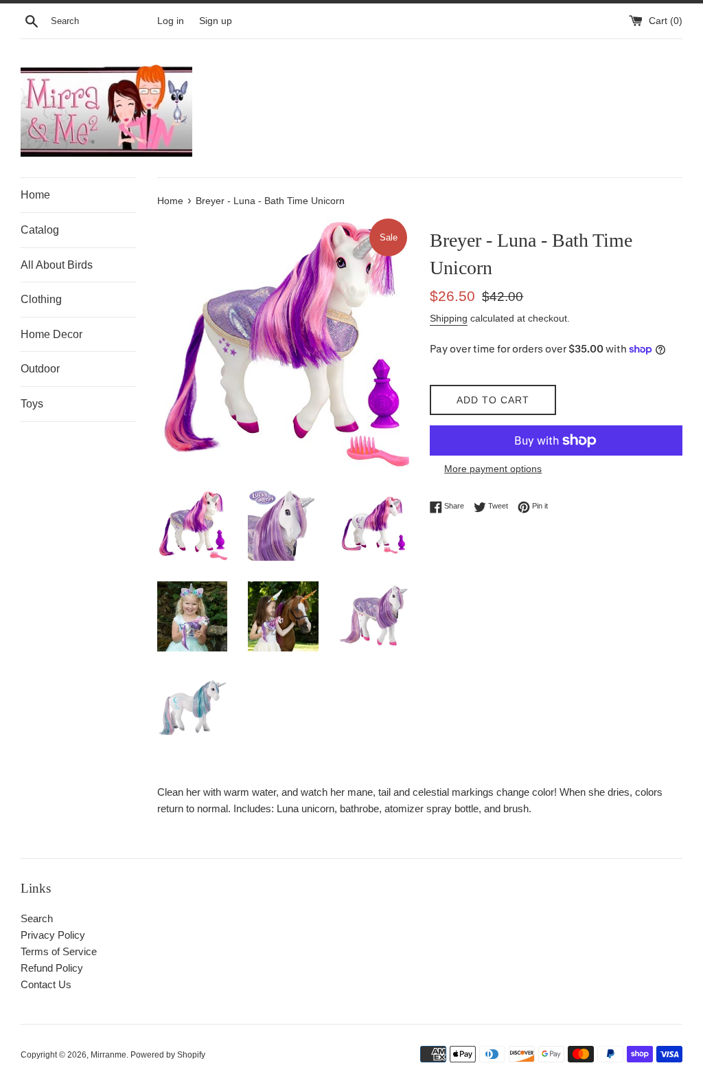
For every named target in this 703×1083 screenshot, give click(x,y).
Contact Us (46, 984)
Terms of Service (59, 951)
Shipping (449, 318)
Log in (170, 21)
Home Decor (51, 334)
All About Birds (57, 265)
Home (35, 195)
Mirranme (108, 1055)
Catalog (40, 230)
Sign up (215, 21)
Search (37, 918)
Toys (32, 404)
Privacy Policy (53, 935)
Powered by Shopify (167, 1055)
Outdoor (40, 369)
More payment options (493, 468)
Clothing (41, 299)
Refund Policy (52, 968)
